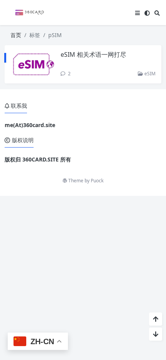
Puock (97, 180)
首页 (15, 35)
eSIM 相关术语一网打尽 (93, 54)
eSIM (149, 73)
